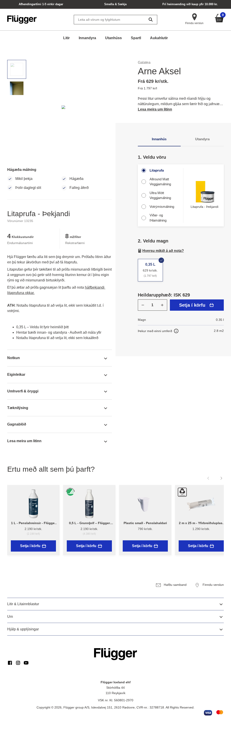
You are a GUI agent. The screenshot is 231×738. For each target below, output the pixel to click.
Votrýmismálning (162, 206)
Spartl (136, 38)
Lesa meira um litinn (155, 109)
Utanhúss (113, 38)
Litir (66, 38)
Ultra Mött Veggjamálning (160, 195)
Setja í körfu (192, 305)
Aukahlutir (159, 38)
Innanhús (159, 139)
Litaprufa (157, 170)
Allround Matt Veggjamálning (160, 181)
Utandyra (202, 139)
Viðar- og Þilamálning (158, 217)
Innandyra (87, 38)
